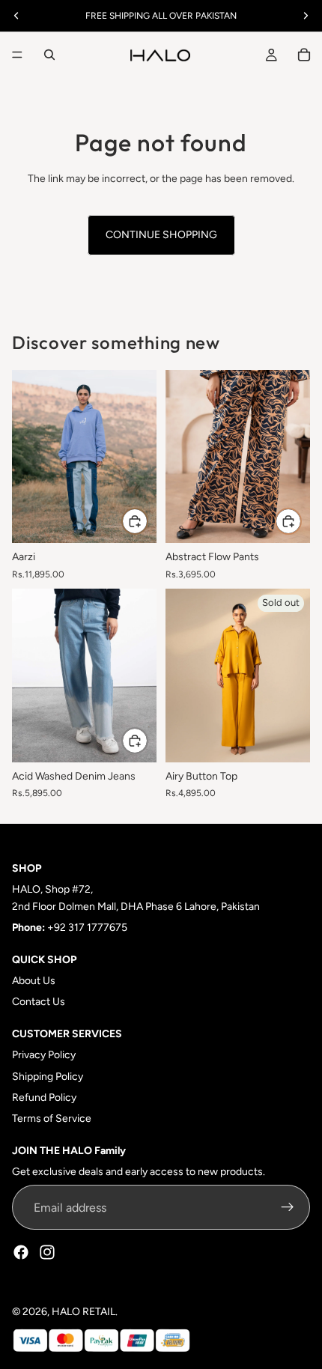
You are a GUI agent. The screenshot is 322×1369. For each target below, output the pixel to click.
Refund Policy (44, 1097)
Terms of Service (51, 1118)
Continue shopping (161, 234)
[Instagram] (47, 1253)
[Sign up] (287, 1208)
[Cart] (304, 54)
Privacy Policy (44, 1054)
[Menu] (17, 54)
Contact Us (38, 1001)
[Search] (49, 54)
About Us (33, 980)
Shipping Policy (47, 1076)
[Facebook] (21, 1253)
